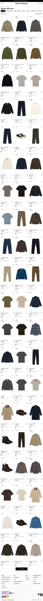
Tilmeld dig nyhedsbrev (6, 577)
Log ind (34, 579)
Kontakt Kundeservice (6, 579)
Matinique (2, 6)
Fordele (34, 581)
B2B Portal (28, 579)
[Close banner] (41, 1)
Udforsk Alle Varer (7, 6)
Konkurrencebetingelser (18, 581)
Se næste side (21, 568)
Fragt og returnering (5, 581)
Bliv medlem (35, 577)
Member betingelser (36, 583)
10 (25, 571)
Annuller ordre (4, 587)
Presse (27, 577)
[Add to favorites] (13, 17)
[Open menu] (1, 3)
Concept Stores (16, 583)
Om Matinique (16, 577)
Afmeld (3, 583)
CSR (14, 579)
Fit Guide (3, 585)
